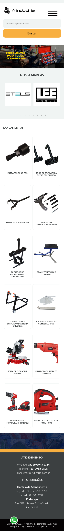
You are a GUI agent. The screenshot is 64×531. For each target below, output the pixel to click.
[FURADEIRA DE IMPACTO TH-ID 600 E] (46, 352)
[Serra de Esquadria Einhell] (18, 352)
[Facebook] (34, 441)
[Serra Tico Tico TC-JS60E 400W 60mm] (46, 401)
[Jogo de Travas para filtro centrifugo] (46, 153)
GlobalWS (49, 526)
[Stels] (17, 94)
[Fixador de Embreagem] (18, 203)
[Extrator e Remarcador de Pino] (46, 203)
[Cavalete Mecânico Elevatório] (46, 253)
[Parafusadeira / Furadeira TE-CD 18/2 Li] (18, 401)
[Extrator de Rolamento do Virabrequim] (18, 253)
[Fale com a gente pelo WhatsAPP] (14, 520)
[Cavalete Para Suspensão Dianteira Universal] (18, 302)
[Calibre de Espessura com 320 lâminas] (46, 302)
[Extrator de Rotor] (18, 153)
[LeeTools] (46, 94)
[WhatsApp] (29, 441)
